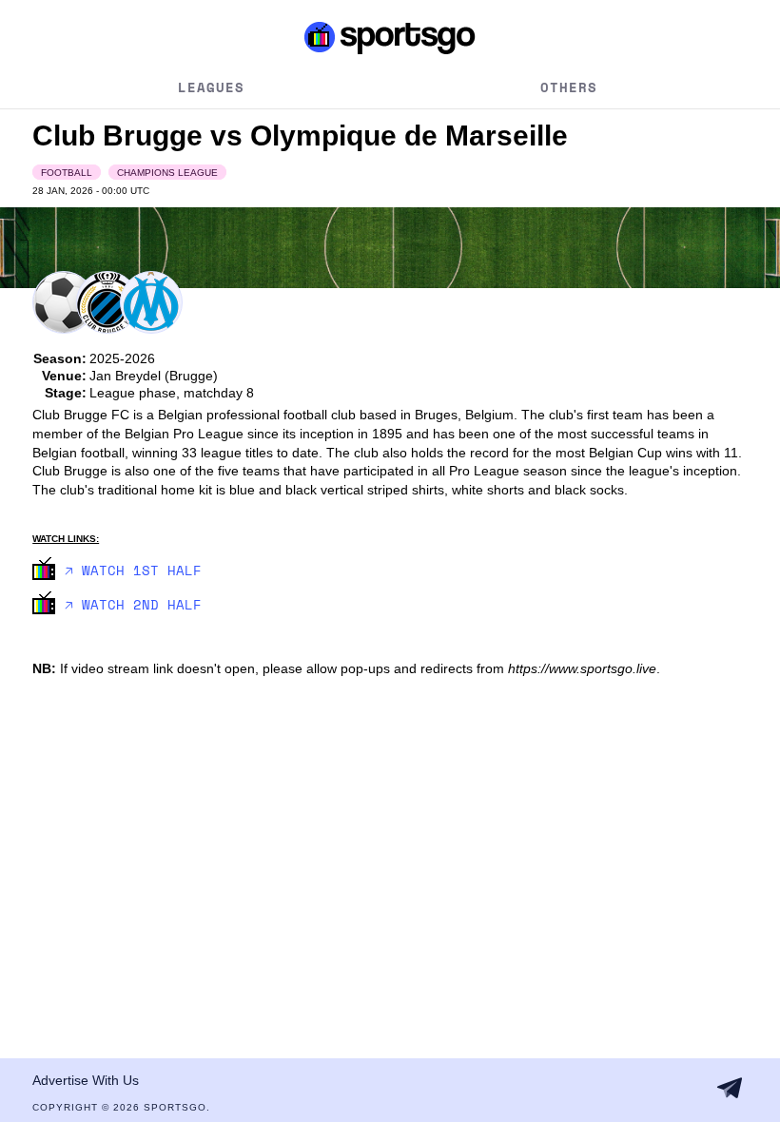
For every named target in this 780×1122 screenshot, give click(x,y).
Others (568, 87)
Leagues (211, 87)
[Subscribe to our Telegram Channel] (730, 1088)
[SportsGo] (390, 37)
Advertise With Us (85, 1080)
